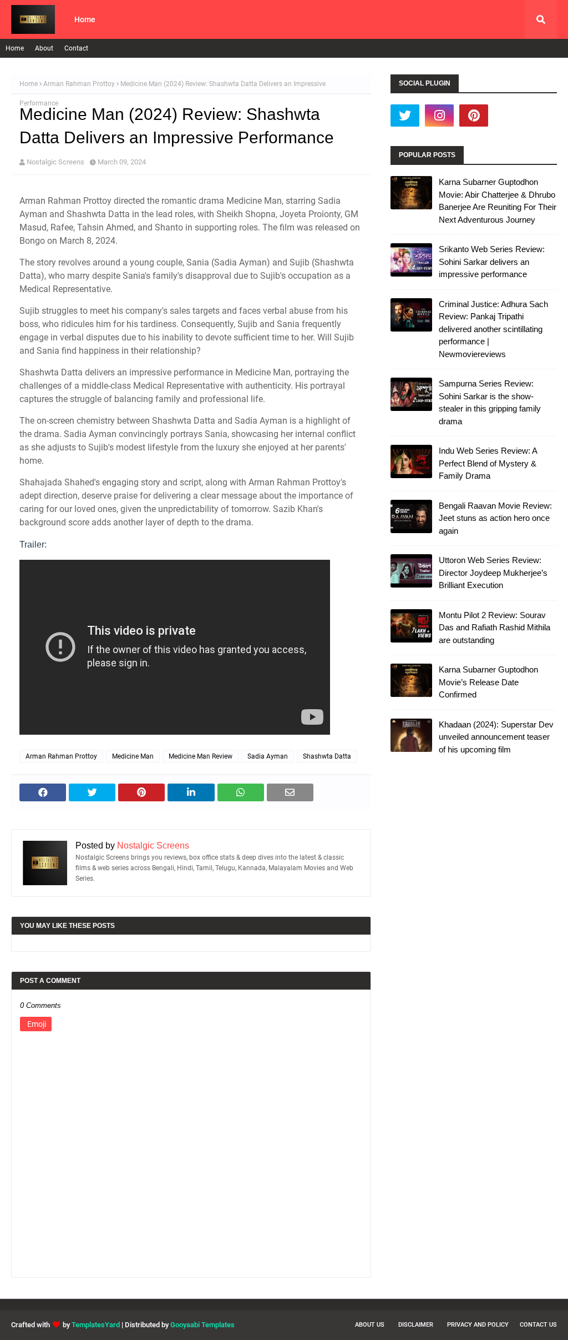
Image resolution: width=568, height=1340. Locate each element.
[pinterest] (473, 115)
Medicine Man (133, 756)
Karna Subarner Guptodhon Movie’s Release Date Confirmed (488, 682)
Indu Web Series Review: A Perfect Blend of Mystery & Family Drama (488, 463)
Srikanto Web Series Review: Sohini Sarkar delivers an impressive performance (492, 261)
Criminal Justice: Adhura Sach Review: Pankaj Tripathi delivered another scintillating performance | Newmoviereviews (493, 329)
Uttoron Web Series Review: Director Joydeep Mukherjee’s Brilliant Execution (493, 572)
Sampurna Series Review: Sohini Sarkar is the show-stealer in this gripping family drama (490, 402)
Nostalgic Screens (55, 162)
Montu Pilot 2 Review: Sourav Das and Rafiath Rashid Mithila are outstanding (494, 627)
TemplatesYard (96, 1325)
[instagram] (439, 115)
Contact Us (538, 1324)
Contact (76, 48)
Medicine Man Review (200, 756)
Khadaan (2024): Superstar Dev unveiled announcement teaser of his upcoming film (496, 737)
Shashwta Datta (327, 756)
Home (15, 48)
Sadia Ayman (267, 756)
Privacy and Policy (478, 1324)
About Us (369, 1324)
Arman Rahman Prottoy (79, 84)
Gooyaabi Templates (202, 1325)
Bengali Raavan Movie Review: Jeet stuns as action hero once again (495, 518)
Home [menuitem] (84, 19)
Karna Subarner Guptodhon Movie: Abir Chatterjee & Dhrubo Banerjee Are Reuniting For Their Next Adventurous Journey (497, 200)
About (44, 48)
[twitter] (404, 115)
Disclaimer (415, 1324)
